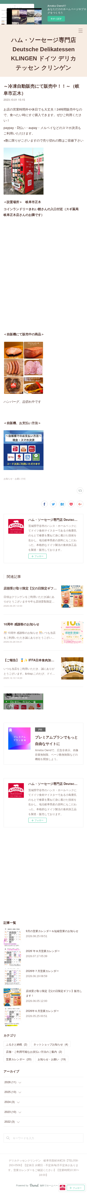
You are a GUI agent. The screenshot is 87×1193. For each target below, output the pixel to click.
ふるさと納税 (16, 1044)
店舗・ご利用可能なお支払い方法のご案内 (34, 1051)
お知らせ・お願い (52, 1059)
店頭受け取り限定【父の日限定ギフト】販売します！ (41, 588)
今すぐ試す (56, 18)
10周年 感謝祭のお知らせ (21, 624)
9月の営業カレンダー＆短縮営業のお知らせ (52, 931)
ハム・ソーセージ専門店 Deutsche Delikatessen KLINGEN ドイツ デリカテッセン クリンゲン (43, 54)
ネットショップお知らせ (50, 1044)
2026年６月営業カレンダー (42, 1011)
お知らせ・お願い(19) (14, 478)
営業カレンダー (18, 1059)
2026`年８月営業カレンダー (43, 951)
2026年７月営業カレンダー (42, 971)
